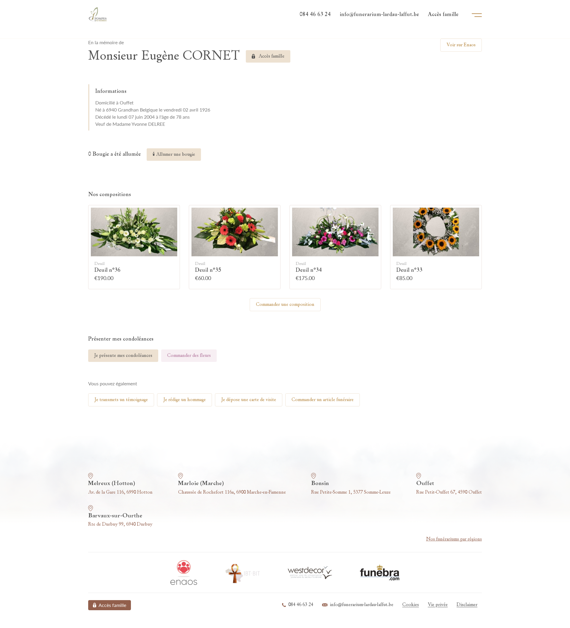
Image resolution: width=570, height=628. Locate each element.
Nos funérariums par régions (454, 539)
